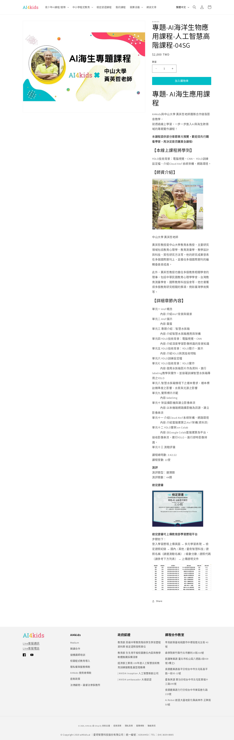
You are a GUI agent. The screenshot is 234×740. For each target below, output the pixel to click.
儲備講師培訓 (77, 654)
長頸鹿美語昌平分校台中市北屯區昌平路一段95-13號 (186, 671)
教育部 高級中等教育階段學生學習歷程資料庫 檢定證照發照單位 (139, 644)
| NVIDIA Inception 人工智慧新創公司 (138, 673)
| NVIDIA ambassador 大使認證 (134, 679)
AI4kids (88, 726)
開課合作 (75, 648)
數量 (154, 61)
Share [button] (159, 601)
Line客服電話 (31, 648)
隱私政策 (129, 726)
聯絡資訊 (152, 726)
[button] (56, 7)
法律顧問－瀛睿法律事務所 (85, 685)
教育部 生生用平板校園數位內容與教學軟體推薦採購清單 (139, 655)
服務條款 (140, 726)
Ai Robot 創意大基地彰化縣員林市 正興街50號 (188, 702)
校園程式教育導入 (80, 660)
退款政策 (75, 678)
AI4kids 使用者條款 (80, 672)
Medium (74, 642)
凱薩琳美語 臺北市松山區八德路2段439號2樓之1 (186, 661)
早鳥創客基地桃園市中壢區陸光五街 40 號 (186, 644)
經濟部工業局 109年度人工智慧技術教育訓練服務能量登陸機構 (138, 665)
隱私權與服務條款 (80, 666)
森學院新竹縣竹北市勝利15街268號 (184, 652)
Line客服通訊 (31, 643)
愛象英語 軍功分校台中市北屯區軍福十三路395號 (186, 681)
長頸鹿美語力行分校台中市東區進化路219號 (186, 692)
